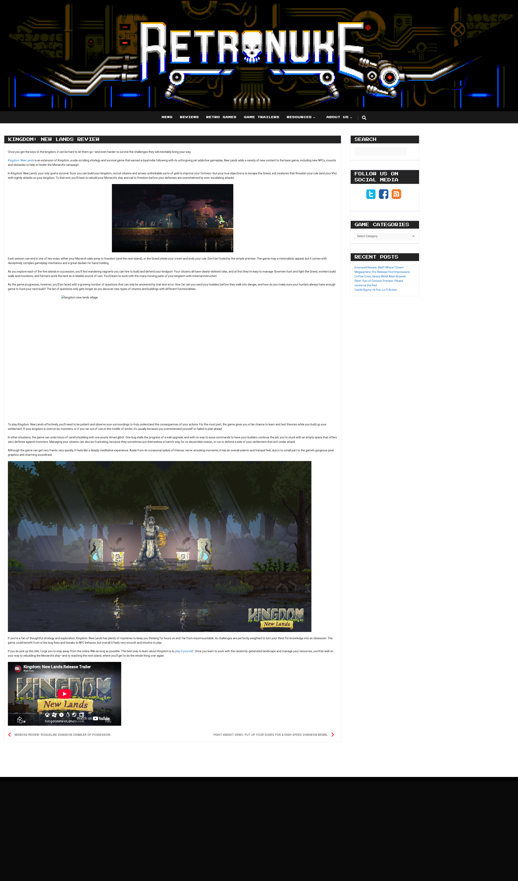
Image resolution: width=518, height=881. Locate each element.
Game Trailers (262, 117)
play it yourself (184, 651)
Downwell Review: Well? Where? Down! (379, 267)
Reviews (189, 117)
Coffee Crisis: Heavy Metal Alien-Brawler (380, 276)
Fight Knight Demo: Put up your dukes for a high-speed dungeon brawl (270, 734)
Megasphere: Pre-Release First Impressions (382, 272)
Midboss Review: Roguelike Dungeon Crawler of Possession (62, 734)
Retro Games (221, 117)
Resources (299, 117)
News (167, 117)
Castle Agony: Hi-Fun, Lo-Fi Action (376, 289)
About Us (338, 117)
